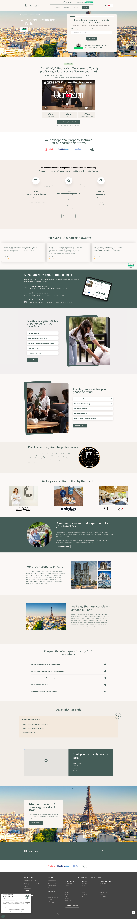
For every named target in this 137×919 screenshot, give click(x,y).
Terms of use (69, 913)
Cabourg (75, 768)
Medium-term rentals (52, 883)
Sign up (27, 890)
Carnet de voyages (107, 851)
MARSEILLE (84, 894)
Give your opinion (51, 899)
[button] (57, 7)
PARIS (83, 896)
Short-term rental (51, 882)
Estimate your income (72, 905)
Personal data (76, 913)
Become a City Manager (53, 897)
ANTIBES (67, 885)
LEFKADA (67, 898)
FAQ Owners (50, 901)
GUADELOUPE (68, 900)
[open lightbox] (84, 575)
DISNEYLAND (85, 888)
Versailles (75, 765)
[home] (32, 5)
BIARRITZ (67, 888)
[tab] (95, 878)
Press (49, 887)
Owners (85, 7)
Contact (49, 894)
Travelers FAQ (51, 902)
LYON (83, 892)
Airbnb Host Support (52, 880)
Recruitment (50, 895)
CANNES (67, 892)
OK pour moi (24, 911)
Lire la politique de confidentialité (9, 907)
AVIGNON (84, 883)
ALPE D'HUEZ (103, 883)
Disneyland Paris (77, 763)
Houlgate (75, 770)
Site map (88, 913)
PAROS (66, 896)
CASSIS (66, 894)
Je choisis (9, 911)
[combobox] (110, 5)
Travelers (75, 7)
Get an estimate (33, 360)
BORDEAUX (84, 885)
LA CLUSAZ (102, 888)
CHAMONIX (102, 885)
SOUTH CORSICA (68, 883)
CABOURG (67, 890)
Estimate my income (68, 216)
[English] (110, 5)
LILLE (83, 890)
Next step (92, 38)
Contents (83, 913)
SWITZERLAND (103, 896)
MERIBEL (102, 894)
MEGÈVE (102, 890)
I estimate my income (80, 425)
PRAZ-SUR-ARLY (103, 892)
